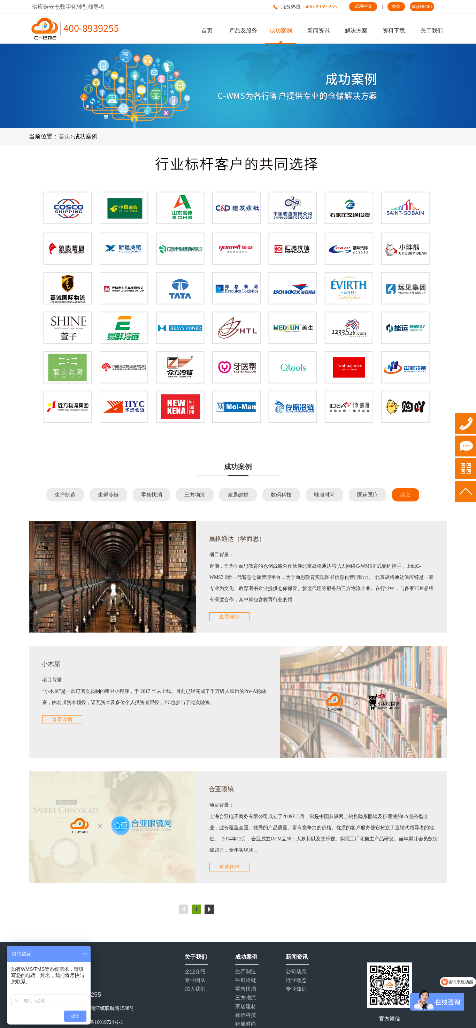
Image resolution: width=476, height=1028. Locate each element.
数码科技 (281, 495)
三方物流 (194, 495)
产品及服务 (243, 30)
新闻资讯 (318, 30)
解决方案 (356, 30)
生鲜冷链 (108, 495)
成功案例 (281, 30)
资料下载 (394, 30)
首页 (207, 30)
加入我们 (195, 989)
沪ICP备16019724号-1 (100, 1022)
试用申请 (363, 6)
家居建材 (238, 495)
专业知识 (296, 989)
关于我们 (432, 30)
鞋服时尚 (324, 495)
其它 (405, 495)
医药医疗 (367, 495)
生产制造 (65, 495)
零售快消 (151, 495)
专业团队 (195, 980)
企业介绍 (195, 971)
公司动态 (296, 971)
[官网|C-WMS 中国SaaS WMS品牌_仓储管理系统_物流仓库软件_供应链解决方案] (75, 28)
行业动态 (296, 980)
